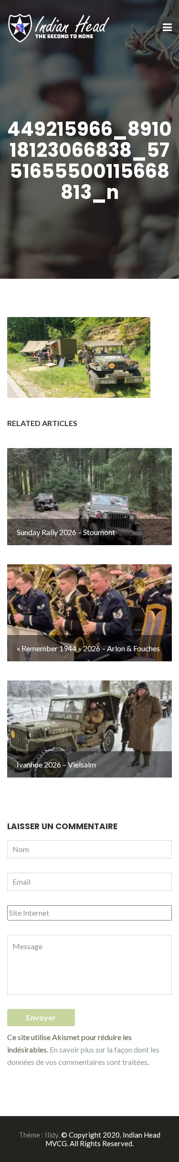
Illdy (51, 1134)
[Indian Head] (59, 27)
